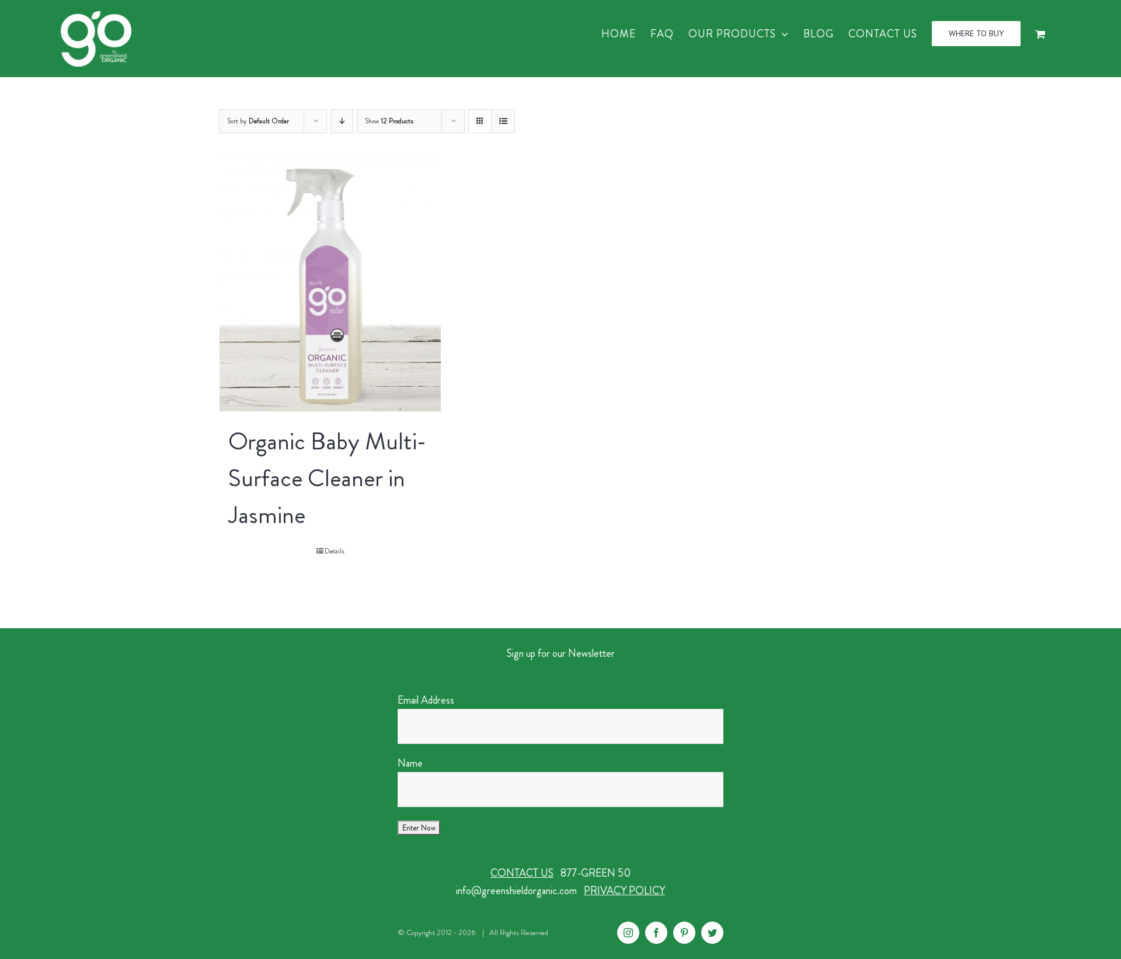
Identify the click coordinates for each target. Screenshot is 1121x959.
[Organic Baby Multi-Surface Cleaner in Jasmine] (330, 284)
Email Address (426, 700)
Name (410, 763)
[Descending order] (341, 121)
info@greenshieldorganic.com (516, 890)
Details (334, 551)
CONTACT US (521, 873)
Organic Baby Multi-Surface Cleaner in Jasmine (327, 478)
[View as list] (503, 121)
